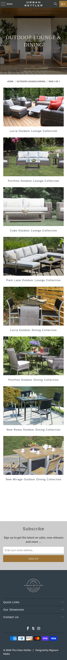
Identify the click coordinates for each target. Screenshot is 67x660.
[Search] (55, 4)
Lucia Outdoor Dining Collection (33, 310)
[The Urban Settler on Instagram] (38, 628)
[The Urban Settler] (33, 4)
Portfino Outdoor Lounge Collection (33, 160)
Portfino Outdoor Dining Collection (33, 359)
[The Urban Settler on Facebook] (28, 628)
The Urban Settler (21, 650)
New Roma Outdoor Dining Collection (33, 409)
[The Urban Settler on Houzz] (33, 628)
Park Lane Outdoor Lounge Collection (33, 260)
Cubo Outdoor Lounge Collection (33, 210)
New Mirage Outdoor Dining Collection (33, 459)
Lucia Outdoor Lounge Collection (33, 110)
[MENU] (1, 4)
